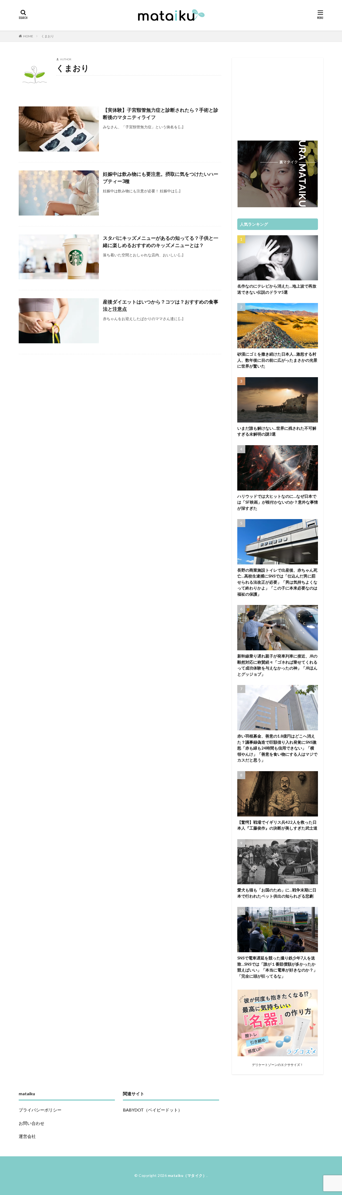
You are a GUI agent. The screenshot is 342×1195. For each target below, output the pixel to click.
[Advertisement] (277, 96)
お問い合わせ (31, 1123)
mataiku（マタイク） (187, 1175)
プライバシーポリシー (40, 1109)
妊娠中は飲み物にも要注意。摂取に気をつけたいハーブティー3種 (160, 177)
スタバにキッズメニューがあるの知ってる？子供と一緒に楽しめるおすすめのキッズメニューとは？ (160, 241)
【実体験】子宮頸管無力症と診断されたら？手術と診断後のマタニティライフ (160, 113)
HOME (28, 36)
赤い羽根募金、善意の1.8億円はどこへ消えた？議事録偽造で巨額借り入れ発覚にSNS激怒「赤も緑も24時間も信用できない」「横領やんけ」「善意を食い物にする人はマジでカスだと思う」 (277, 748)
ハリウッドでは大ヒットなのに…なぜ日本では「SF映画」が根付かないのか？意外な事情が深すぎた (277, 502)
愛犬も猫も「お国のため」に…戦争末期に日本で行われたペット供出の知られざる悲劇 (276, 892)
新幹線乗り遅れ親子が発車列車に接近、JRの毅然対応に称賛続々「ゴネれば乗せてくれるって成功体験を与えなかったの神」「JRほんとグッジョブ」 (277, 665)
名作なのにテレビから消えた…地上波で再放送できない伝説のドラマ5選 (276, 289)
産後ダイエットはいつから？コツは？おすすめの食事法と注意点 (160, 305)
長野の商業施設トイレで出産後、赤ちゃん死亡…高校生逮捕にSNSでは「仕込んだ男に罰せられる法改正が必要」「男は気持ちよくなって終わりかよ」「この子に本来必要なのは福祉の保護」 (277, 582)
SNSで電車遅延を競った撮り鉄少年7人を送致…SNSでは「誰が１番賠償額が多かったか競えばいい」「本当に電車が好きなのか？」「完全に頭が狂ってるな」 (277, 966)
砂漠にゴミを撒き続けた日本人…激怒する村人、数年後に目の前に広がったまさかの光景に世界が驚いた (277, 360)
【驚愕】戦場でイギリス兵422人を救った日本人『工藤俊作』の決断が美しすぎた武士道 (277, 825)
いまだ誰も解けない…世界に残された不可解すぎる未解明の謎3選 (276, 431)
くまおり (47, 36)
